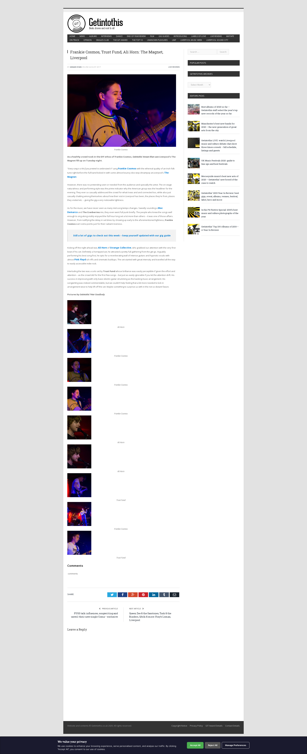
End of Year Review (136, 36)
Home (72, 36)
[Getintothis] (97, 23)
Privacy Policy (196, 722)
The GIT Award (120, 40)
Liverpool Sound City (217, 40)
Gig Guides (164, 36)
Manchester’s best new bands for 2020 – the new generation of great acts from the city (218, 127)
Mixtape (230, 36)
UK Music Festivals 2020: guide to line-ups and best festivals (218, 162)
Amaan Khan (76, 67)
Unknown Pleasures (157, 40)
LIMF (174, 40)
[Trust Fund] (79, 493)
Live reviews (216, 36)
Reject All (212, 745)
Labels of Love (198, 36)
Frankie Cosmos (126, 168)
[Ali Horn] (79, 321)
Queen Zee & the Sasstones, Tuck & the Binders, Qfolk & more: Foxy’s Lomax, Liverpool (150, 613)
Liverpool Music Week (191, 40)
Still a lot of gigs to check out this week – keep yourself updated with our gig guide (122, 234)
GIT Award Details (214, 722)
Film (152, 36)
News (82, 36)
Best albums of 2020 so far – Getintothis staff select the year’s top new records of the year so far (219, 110)
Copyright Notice (179, 722)
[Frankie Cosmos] (79, 349)
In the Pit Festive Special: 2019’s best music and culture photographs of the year (219, 213)
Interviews (106, 36)
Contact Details (232, 722)
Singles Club (102, 40)
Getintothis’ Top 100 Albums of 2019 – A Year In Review (220, 228)
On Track (74, 40)
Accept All (195, 745)
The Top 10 (137, 40)
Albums (93, 36)
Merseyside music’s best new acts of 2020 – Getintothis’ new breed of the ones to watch (219, 179)
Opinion (87, 40)
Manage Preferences (235, 745)
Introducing (180, 36)
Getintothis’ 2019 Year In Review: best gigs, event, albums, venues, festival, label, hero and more (220, 196)
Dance (119, 36)
